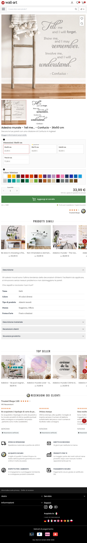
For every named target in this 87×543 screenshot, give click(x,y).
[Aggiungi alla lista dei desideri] (82, 18)
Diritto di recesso (61, 442)
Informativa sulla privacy (10, 490)
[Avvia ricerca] (76, 9)
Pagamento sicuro (62, 469)
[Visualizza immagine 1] (13, 112)
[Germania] (45, 521)
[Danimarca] (58, 521)
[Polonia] (71, 521)
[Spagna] (65, 521)
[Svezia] (68, 521)
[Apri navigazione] (3, 9)
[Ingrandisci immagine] (82, 23)
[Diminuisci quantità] (3, 191)
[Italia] (52, 521)
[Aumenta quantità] (17, 191)
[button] (43, 56)
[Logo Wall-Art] (9, 2)
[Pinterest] (51, 507)
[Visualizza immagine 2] (39, 112)
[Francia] (48, 521)
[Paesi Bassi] (55, 521)
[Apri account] (72, 2)
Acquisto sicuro (15, 453)
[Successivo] (84, 241)
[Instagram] (46, 507)
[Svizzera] (61, 521)
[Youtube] (56, 507)
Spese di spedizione (16, 442)
